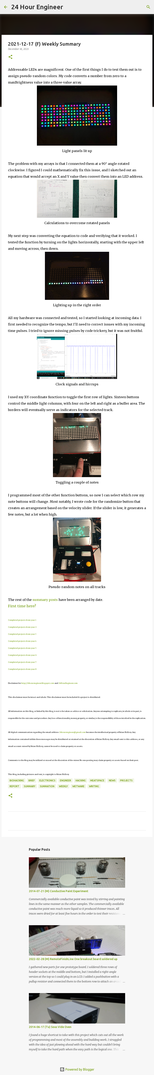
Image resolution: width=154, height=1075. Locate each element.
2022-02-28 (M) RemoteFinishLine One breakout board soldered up (73, 959)
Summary (29, 786)
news (112, 780)
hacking (81, 780)
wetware (78, 786)
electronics (47, 780)
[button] (10, 57)
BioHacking (17, 780)
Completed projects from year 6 (22, 655)
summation (47, 786)
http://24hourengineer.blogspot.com (37, 683)
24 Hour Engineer (37, 6)
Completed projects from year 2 (22, 627)
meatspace (97, 780)
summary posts (45, 600)
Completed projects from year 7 (22, 662)
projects (126, 780)
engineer (65, 780)
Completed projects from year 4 (22, 641)
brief (31, 780)
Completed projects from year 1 (22, 620)
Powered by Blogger (79, 1069)
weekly (63, 786)
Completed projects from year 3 (22, 634)
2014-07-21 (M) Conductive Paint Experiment (58, 891)
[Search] (68, 7)
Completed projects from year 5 (22, 648)
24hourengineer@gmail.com (72, 732)
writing (94, 786)
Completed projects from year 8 (22, 669)
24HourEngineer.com (68, 683)
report (14, 786)
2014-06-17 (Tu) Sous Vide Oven (50, 1027)
